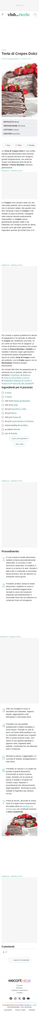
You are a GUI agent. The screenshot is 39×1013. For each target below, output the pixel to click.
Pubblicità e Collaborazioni (20, 990)
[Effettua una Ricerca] (35, 14)
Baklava (26, 375)
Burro (14, 413)
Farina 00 (16, 417)
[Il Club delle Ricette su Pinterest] (24, 999)
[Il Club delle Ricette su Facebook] (11, 999)
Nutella (14, 433)
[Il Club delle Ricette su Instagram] (15, 999)
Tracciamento (8, 1010)
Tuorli (9, 397)
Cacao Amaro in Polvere (22, 421)
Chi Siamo (19, 985)
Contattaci (20, 993)
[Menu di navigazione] (3, 14)
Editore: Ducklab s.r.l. (26, 1005)
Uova (8, 393)
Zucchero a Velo (18, 409)
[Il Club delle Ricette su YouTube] (28, 999)
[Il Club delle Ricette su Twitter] (19, 999)
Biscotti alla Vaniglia (22, 383)
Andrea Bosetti (13, 59)
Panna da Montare (21, 401)
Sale (18, 429)
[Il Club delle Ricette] (18, 14)
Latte (15, 405)
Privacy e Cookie (20, 1010)
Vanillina (24, 425)
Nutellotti (15, 375)
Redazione (19, 988)
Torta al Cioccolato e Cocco (16, 378)
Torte (4, 50)
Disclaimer (32, 1010)
